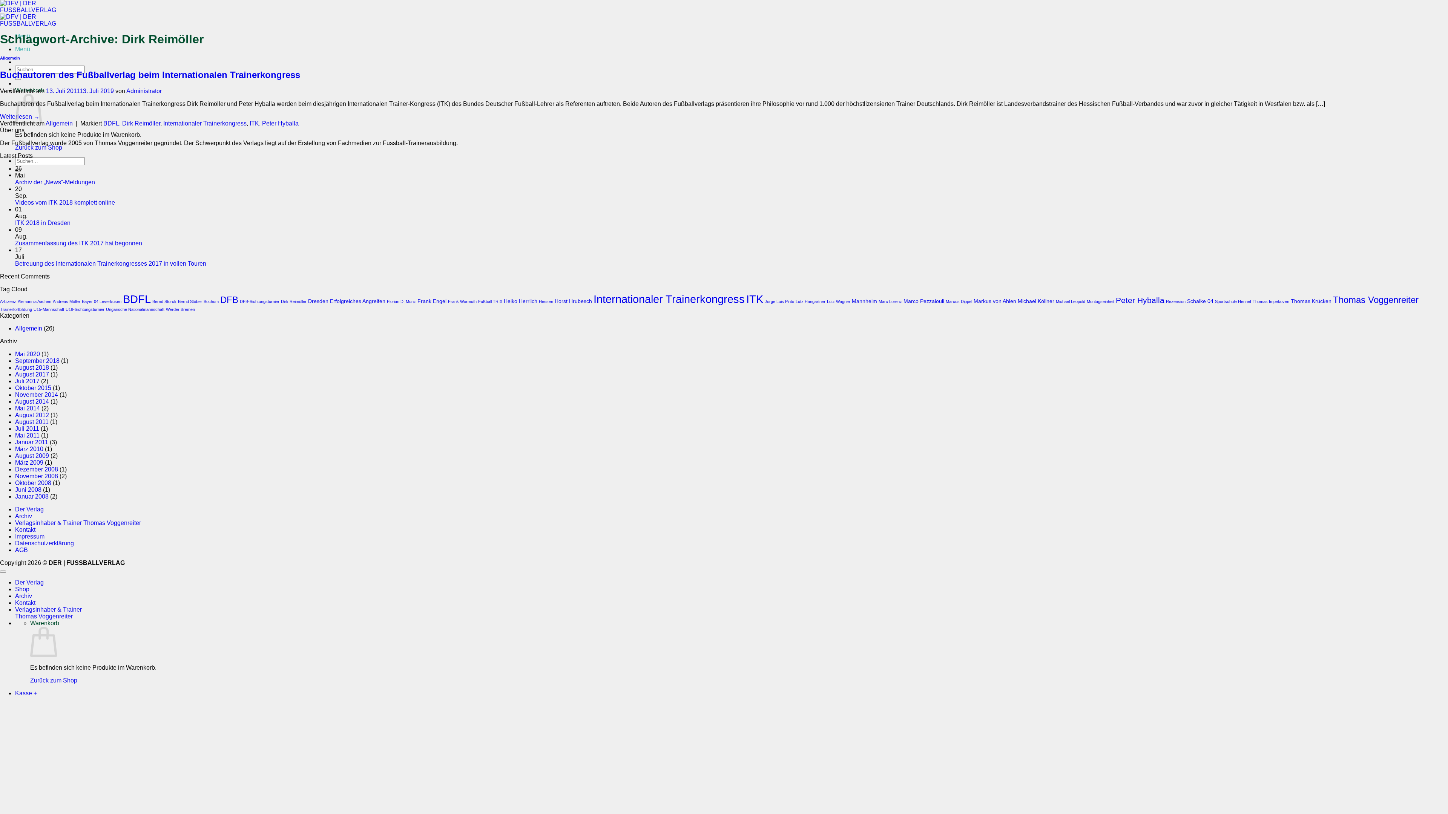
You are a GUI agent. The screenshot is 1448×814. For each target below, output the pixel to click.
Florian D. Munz (401, 301)
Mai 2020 (27, 354)
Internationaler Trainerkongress (205, 123)
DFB (229, 300)
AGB (21, 550)
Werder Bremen (180, 309)
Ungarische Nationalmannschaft (135, 309)
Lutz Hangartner (810, 301)
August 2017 (32, 374)
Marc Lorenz (890, 301)
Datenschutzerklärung (44, 543)
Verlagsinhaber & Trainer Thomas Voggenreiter (78, 523)
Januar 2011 (31, 442)
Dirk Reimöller (141, 123)
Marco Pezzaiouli (923, 301)
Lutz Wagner (838, 301)
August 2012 (32, 415)
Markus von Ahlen (995, 301)
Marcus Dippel (959, 301)
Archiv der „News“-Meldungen (55, 182)
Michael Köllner (1036, 301)
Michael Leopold (1070, 301)
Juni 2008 (28, 490)
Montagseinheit (1100, 301)
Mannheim (864, 301)
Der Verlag (29, 509)
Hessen (546, 301)
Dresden (318, 301)
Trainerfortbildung (16, 309)
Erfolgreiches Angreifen (357, 301)
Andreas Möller (66, 301)
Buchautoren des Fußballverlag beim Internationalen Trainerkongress (150, 75)
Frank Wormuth (462, 301)
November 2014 (36, 395)
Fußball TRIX (490, 301)
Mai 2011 (27, 435)
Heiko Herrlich (520, 301)
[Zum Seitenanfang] (3, 572)
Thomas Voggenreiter (1376, 300)
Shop (22, 589)
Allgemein (10, 58)
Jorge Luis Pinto (779, 301)
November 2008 (36, 476)
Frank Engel (431, 301)
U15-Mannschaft (49, 309)
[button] (22, 49)
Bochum (211, 301)
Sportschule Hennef (1233, 301)
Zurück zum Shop (38, 147)
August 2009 (32, 456)
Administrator (144, 91)
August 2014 (32, 401)
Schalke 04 (1200, 301)
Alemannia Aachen (34, 301)
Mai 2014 (27, 408)
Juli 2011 (27, 428)
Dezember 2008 (36, 469)
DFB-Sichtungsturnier (259, 301)
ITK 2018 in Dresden (43, 223)
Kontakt (25, 529)
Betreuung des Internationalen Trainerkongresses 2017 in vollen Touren (110, 263)
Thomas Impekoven (1271, 301)
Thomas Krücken (1311, 301)
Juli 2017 (27, 381)
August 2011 (32, 422)
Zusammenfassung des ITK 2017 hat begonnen (78, 243)
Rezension (1176, 301)
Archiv (23, 516)
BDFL (111, 123)
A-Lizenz (8, 301)
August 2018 (32, 367)
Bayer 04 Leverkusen (101, 301)
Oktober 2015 (33, 388)
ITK (254, 123)
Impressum (29, 536)
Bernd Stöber (190, 301)
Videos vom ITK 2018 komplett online (65, 202)
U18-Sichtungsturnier (85, 309)
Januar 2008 (32, 496)
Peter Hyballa (280, 123)
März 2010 (29, 449)
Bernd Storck (164, 301)
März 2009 (29, 462)
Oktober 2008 (33, 483)
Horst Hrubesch (573, 301)
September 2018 (37, 361)
